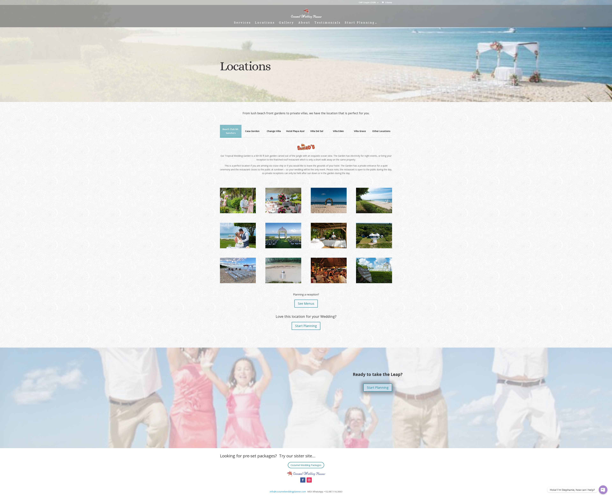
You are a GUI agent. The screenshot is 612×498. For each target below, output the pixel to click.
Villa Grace (360, 131)
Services (242, 23)
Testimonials (327, 23)
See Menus (306, 303)
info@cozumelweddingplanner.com (288, 491)
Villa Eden (338, 131)
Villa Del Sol (316, 131)
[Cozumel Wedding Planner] (238, 212)
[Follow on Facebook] (302, 480)
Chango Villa (274, 131)
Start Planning (360, 23)
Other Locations (381, 131)
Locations (265, 23)
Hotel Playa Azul (295, 131)
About (304, 23)
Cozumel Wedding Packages (306, 465)
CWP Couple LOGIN (367, 3)
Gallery (286, 23)
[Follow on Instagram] (309, 480)
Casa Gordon (252, 131)
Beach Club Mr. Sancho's (230, 131)
